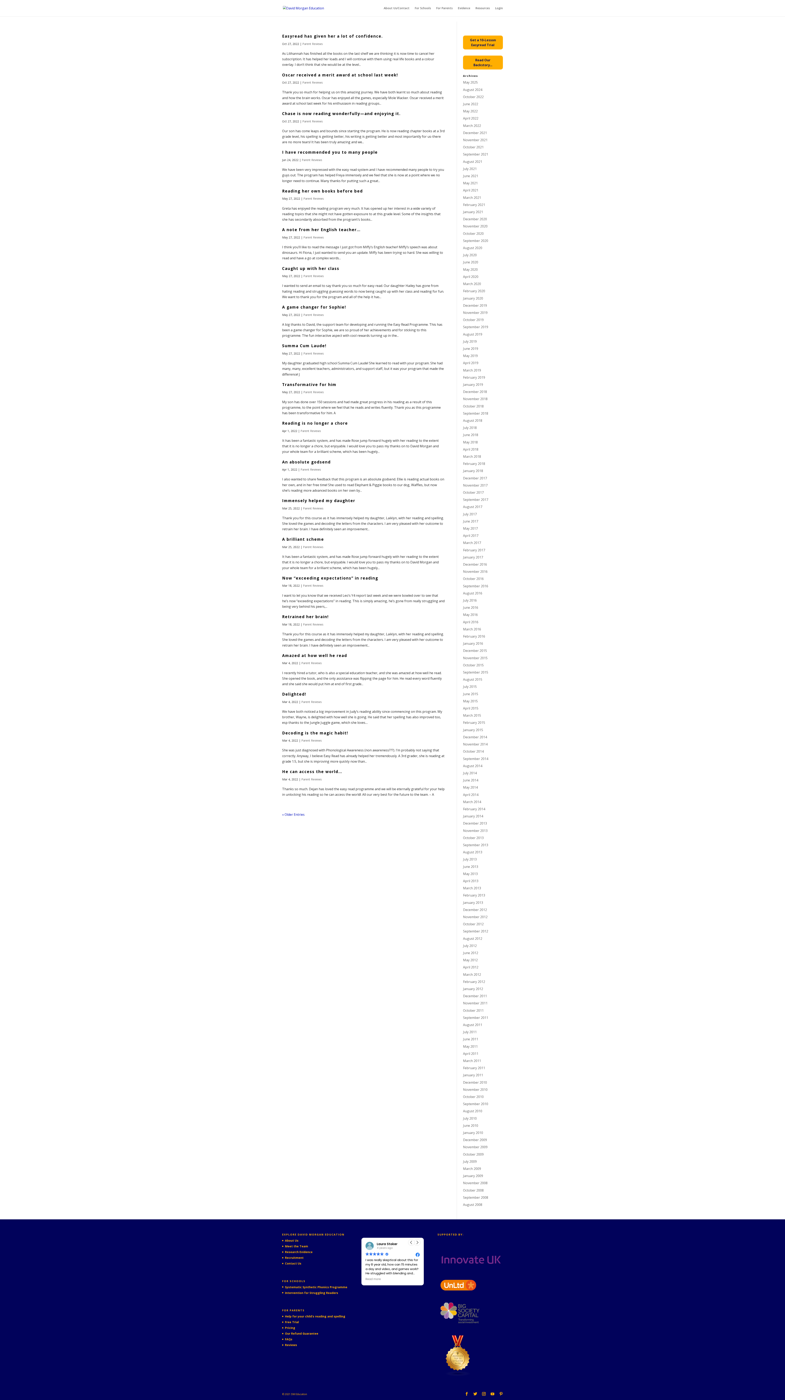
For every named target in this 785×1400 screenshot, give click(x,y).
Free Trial (292, 1322)
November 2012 (475, 917)
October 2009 (473, 1154)
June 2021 (470, 176)
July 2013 (470, 859)
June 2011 (470, 1039)
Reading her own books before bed (322, 191)
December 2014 (475, 737)
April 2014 (470, 794)
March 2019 (472, 370)
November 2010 (475, 1089)
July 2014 (470, 773)
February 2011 (474, 1068)
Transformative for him (309, 384)
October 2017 (473, 492)
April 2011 (470, 1053)
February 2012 (474, 981)
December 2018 (475, 391)
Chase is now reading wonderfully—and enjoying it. (341, 113)
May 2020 (470, 269)
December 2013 (475, 823)
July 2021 (470, 169)
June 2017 (470, 521)
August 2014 (472, 766)
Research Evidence (299, 1252)
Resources (482, 8)
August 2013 (472, 852)
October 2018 (473, 406)
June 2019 (470, 348)
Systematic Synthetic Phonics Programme (316, 1287)
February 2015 (474, 722)
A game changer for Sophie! (314, 307)
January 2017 (473, 557)
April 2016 (470, 622)
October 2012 (473, 924)
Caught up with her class (310, 268)
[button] (417, 1242)
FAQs (288, 1339)
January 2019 (473, 384)
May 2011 (470, 1046)
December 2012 (475, 910)
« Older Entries (293, 814)
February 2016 (474, 636)
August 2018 (472, 420)
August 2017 (472, 507)
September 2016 (475, 586)
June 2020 (470, 262)
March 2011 (472, 1061)
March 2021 (472, 197)
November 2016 (475, 571)
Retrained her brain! (305, 616)
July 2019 (470, 341)
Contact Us (293, 1263)
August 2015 (472, 679)
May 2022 (470, 111)
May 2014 (470, 787)
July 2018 (470, 427)
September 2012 (475, 931)
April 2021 (470, 190)
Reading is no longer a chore (315, 423)
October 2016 (473, 578)
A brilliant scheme (303, 539)
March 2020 (472, 284)
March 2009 (472, 1168)
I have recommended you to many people (330, 152)
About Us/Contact (396, 8)
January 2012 (473, 989)
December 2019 (475, 305)
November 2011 (475, 1003)
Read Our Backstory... (482, 62)
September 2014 (475, 759)
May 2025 (470, 82)
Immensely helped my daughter (318, 500)
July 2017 (470, 514)
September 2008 (475, 1197)
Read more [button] (373, 1279)
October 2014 (473, 751)
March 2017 (472, 543)
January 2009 (473, 1176)
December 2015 (475, 650)
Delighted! (294, 694)
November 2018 (475, 399)
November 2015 (475, 658)
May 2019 (470, 356)
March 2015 (472, 715)
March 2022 (472, 125)
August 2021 (472, 161)
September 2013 (475, 845)
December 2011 (475, 996)
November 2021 (475, 140)
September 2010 (475, 1104)
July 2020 (470, 255)
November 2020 (475, 226)
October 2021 (473, 147)
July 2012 (470, 945)
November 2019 (475, 312)
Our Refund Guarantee (301, 1333)
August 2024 (472, 89)
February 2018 (474, 463)
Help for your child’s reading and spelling (315, 1316)
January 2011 (473, 1075)
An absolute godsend (306, 462)
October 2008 (473, 1190)
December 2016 (475, 564)
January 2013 (473, 902)
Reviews (291, 1345)
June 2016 (470, 607)
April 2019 (470, 363)
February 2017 (474, 550)
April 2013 (470, 881)
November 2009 (475, 1147)
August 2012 (472, 938)
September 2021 (475, 154)
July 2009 (470, 1161)
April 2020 (470, 276)
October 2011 (473, 1010)
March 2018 (472, 456)
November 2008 (475, 1183)
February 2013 (474, 895)
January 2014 (473, 816)
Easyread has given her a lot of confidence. (332, 36)
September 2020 (475, 240)
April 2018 (470, 449)
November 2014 (475, 744)
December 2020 (475, 219)
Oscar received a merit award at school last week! (340, 75)
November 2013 (475, 830)
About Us (291, 1240)
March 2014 (472, 802)
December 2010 (475, 1082)
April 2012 (470, 967)
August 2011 (472, 1025)
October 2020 (473, 233)
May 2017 (470, 528)
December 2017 (475, 478)
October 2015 (473, 665)
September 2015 (475, 672)
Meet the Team (296, 1246)
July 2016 (470, 600)
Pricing (290, 1328)
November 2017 (475, 485)
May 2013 (470, 874)
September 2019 (475, 327)
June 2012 (470, 953)
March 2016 (472, 629)
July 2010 (470, 1118)
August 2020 (472, 248)
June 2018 (470, 435)
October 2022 (473, 97)
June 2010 (470, 1125)
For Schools (423, 8)
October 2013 (473, 838)
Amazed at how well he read (314, 655)
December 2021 (475, 133)
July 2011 (470, 1032)
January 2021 (473, 212)
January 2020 (473, 298)
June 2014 (470, 780)
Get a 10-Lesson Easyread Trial (483, 42)
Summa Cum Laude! (304, 345)
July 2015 (470, 686)
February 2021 (474, 205)
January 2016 (473, 643)
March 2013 (472, 888)
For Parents (444, 8)
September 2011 (475, 1017)
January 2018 (473, 471)
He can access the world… (312, 771)
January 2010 (473, 1132)
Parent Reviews (312, 44)
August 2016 (472, 593)
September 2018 (475, 413)
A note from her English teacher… (321, 229)
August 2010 (472, 1111)
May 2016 (470, 614)
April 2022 (470, 118)
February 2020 (474, 291)
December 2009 (475, 1140)
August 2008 (472, 1204)
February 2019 (474, 377)
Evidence (464, 8)
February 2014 (474, 809)
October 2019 (473, 320)
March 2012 (472, 974)
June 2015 (470, 694)
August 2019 (472, 334)
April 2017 (470, 535)
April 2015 (470, 708)
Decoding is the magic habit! (315, 733)
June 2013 (470, 866)
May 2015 (470, 701)
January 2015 (473, 730)
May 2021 (470, 183)
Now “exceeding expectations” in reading (330, 578)
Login (499, 8)
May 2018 (470, 442)
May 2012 (470, 960)
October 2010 (473, 1096)
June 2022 (470, 104)
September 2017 (475, 499)
